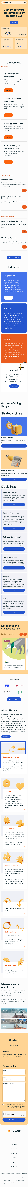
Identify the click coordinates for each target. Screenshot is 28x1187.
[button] (21, 634)
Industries (14, 1144)
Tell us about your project (9, 1083)
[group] (13, 654)
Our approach (14, 1148)
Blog (14, 1162)
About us (14, 1157)
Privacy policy (18, 1173)
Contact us (14, 1166)
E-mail (4, 1077)
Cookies (25, 1173)
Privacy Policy (19, 1108)
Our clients (14, 1153)
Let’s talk (14, 22)
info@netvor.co (13, 1045)
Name (4, 1070)
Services (14, 1139)
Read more (8, 298)
